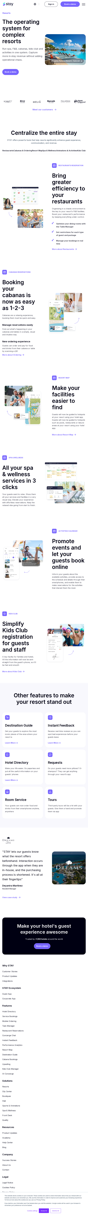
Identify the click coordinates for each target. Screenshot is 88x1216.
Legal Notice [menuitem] (7, 1182)
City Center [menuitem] (7, 1091)
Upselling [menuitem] (6, 1064)
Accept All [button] (44, 1211)
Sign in (51, 4)
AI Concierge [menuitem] (8, 1074)
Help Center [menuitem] (7, 1142)
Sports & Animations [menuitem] (11, 1106)
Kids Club (81, 150)
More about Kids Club (12, 671)
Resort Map (37, 150)
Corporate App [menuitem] (8, 998)
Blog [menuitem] (4, 1147)
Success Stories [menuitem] (9, 1160)
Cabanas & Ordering (23, 150)
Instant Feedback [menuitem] (9, 1040)
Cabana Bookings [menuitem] (10, 1059)
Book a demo (70, 4)
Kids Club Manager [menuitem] (10, 1069)
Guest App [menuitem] (7, 994)
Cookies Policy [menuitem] (8, 1187)
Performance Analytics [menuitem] (12, 1045)
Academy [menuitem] (6, 1138)
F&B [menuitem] (4, 1101)
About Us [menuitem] (6, 1165)
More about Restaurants (63, 249)
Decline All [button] (55, 1211)
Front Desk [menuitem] (7, 1115)
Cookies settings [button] (32, 1211)
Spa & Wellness (49, 150)
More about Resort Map (62, 435)
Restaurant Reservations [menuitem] (13, 1031)
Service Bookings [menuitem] (9, 1016)
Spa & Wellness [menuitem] (9, 1110)
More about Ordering (11, 355)
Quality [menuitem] (5, 1120)
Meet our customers (43, 109)
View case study (10, 897)
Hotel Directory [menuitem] (9, 1011)
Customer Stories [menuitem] (9, 971)
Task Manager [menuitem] (8, 1026)
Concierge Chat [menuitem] (9, 1035)
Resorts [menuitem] (5, 1086)
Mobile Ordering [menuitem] (9, 1021)
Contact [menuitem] (5, 1170)
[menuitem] (9, 965)
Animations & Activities (66, 150)
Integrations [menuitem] (7, 981)
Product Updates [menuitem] (9, 976)
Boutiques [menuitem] (6, 1096)
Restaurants (8, 150)
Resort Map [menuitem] (7, 1050)
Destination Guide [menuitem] (9, 1054)
